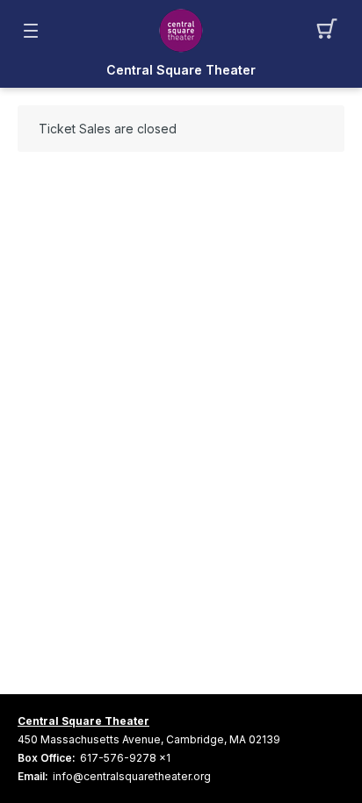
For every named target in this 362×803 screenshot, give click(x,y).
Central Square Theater (83, 721)
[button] (331, 30)
